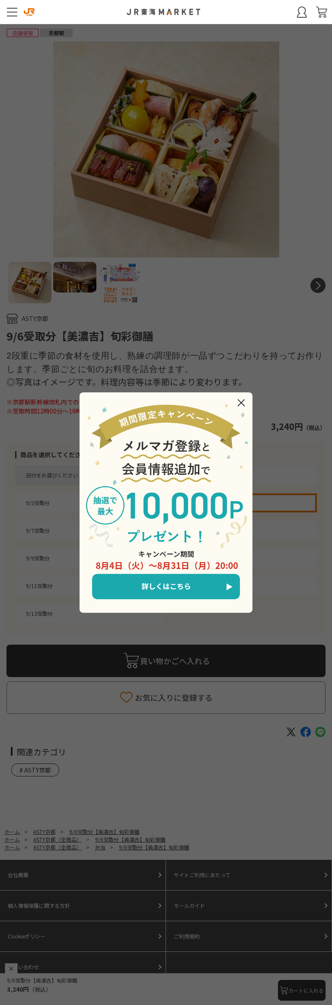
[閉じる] (241, 403)
